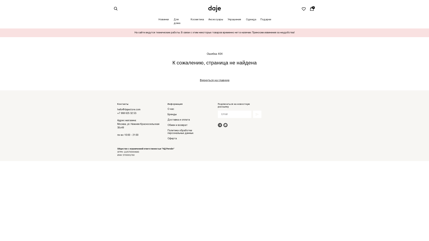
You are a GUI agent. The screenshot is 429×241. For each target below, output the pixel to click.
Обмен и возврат (178, 125)
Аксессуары (215, 20)
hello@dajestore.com (128, 110)
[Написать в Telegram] (220, 125)
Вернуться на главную (214, 80)
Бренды (172, 114)
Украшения (234, 20)
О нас (171, 109)
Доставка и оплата (179, 120)
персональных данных (180, 133)
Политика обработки (180, 131)
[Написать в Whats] (225, 125)
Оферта (172, 139)
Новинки (164, 20)
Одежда (251, 20)
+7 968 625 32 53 (126, 113)
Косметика (197, 20)
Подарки (265, 20)
